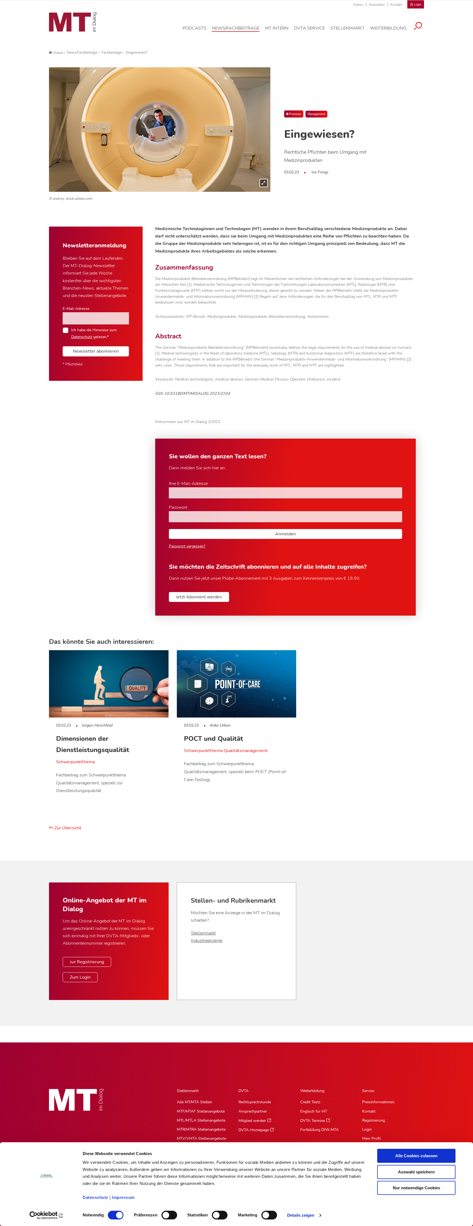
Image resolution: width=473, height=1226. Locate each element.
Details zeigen (300, 1215)
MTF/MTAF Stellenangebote (201, 1111)
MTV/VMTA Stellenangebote (201, 1138)
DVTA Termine (312, 1120)
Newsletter (377, 4)
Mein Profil (371, 1138)
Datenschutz (95, 1197)
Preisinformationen (378, 1102)
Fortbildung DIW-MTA (319, 1129)
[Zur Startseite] (73, 22)
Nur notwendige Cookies (416, 1187)
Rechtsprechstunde (254, 1102)
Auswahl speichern (416, 1172)
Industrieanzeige (206, 941)
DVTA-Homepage (253, 1130)
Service (368, 1090)
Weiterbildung (312, 1090)
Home (58, 52)
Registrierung (373, 1120)
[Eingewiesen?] (159, 129)
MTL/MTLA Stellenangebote (201, 1120)
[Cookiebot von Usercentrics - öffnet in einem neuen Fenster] (46, 1215)
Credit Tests (310, 1102)
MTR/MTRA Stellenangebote (201, 1129)
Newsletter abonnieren (96, 351)
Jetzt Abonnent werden (199, 597)
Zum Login (80, 977)
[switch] (164, 1213)
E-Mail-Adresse (76, 308)
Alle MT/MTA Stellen (194, 1102)
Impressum (123, 1197)
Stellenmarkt (203, 933)
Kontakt (396, 4)
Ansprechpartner (252, 1111)
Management (316, 114)
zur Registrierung (87, 962)
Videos (358, 4)
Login (367, 1129)
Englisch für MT (313, 1111)
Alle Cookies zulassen (416, 1155)
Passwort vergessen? (187, 546)
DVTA (243, 1090)
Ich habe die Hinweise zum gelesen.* (94, 333)
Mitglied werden (252, 1120)
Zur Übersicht (67, 828)
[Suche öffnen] (418, 26)
